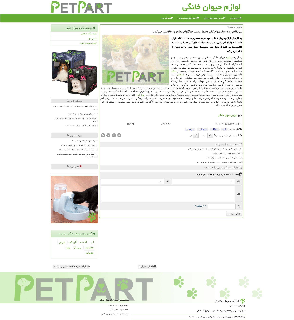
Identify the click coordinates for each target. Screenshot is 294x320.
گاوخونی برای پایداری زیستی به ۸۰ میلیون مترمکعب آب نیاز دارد (75, 119)
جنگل (174, 71)
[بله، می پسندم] (210, 135)
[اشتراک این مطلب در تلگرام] (119, 135)
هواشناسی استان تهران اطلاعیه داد (84, 140)
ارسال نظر (233, 214)
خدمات (90, 252)
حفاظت (89, 247)
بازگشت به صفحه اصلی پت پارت (70, 266)
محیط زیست (165, 18)
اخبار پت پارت (146, 266)
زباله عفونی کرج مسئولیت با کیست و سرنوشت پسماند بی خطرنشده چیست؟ (76, 155)
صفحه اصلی (234, 18)
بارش (62, 242)
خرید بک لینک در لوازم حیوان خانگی (115, 313)
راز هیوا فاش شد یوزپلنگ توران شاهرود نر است (78, 145)
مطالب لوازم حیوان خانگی (187, 18)
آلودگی (73, 242)
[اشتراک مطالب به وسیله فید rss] (103, 135)
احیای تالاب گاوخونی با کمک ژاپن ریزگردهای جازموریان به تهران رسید (74, 108)
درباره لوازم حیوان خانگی (213, 18)
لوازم (228, 57)
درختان (180, 74)
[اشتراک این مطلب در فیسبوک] (113, 135)
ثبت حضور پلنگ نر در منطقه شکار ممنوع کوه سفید (223, 158)
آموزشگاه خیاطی (88, 33)
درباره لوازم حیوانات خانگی (118, 305)
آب (138, 95)
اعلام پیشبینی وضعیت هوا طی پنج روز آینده (81, 125)
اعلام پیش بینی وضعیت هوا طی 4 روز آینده (81, 113)
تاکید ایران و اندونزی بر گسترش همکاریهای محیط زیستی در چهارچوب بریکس (214, 149)
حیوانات (203, 129)
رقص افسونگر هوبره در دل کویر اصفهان (227, 153)
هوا (142, 95)
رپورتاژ (77, 247)
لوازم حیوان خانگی (227, 115)
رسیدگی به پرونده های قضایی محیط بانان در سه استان (77, 149)
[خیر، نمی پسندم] (196, 135)
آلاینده (83, 242)
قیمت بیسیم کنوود (88, 43)
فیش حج (92, 38)
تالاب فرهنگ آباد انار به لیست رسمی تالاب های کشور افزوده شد (219, 162)
